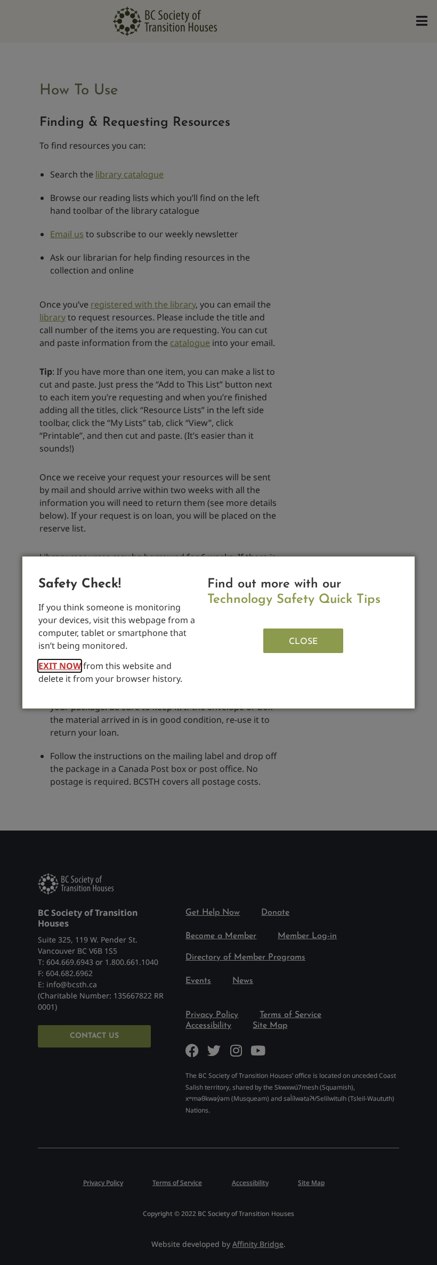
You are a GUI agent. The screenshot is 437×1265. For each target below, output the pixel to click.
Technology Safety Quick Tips (294, 599)
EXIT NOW (59, 666)
